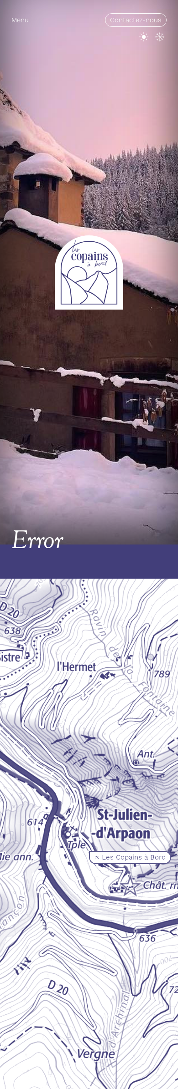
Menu (20, 20)
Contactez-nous (136, 20)
